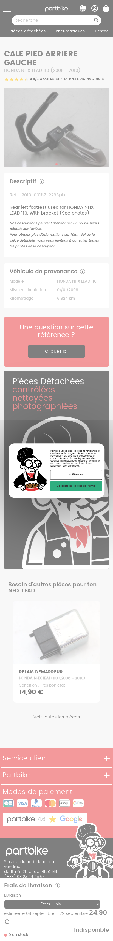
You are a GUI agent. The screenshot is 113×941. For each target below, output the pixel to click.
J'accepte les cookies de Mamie (76, 486)
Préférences (76, 475)
